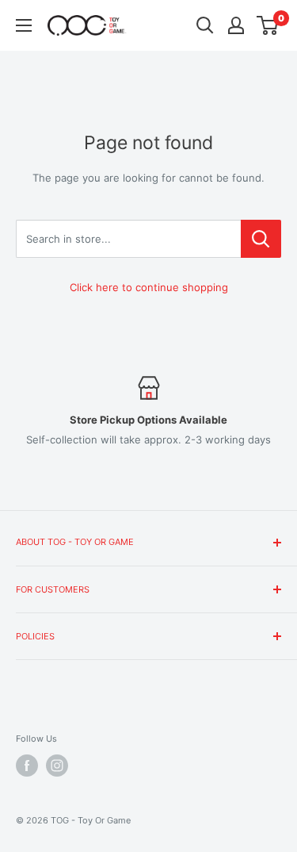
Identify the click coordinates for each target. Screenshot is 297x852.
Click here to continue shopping (149, 287)
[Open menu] (24, 25)
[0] (268, 25)
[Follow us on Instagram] (57, 765)
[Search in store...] (261, 239)
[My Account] (236, 25)
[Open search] (205, 25)
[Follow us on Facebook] (27, 765)
